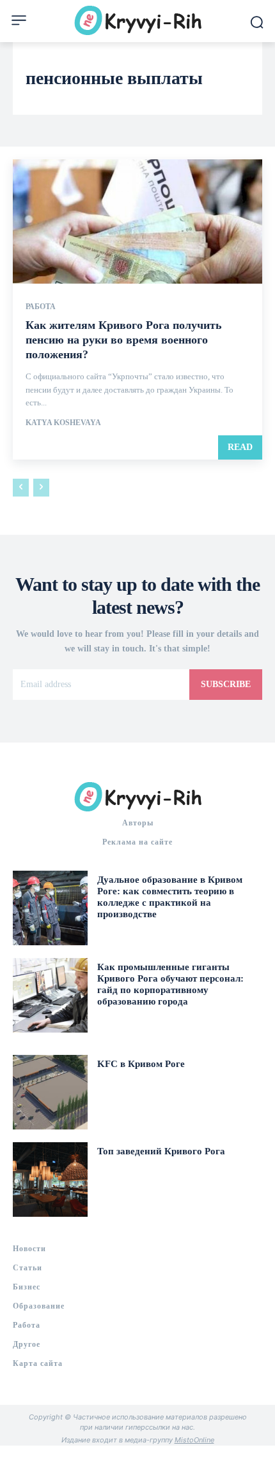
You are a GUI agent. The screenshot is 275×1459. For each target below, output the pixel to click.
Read (240, 447)
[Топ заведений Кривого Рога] (50, 1179)
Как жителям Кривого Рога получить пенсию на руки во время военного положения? (124, 340)
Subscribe (226, 684)
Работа (41, 306)
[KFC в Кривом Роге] (50, 1092)
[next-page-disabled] (41, 488)
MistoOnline (194, 1439)
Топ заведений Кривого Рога (161, 1151)
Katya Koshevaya (63, 422)
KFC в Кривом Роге (141, 1064)
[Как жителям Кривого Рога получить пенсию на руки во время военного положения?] (137, 221)
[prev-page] (21, 488)
